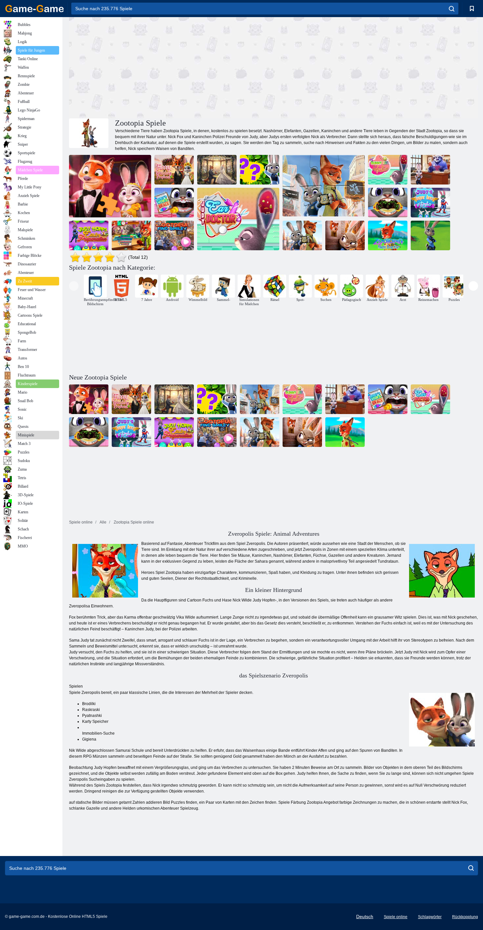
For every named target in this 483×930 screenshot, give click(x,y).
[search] (452, 8)
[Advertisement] (171, 67)
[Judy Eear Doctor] (238, 219)
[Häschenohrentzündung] (387, 169)
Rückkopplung (465, 917)
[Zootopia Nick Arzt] (387, 235)
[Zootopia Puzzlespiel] (345, 235)
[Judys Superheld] (430, 202)
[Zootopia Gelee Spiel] (302, 235)
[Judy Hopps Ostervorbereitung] (88, 235)
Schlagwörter (430, 917)
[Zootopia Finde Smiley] (174, 235)
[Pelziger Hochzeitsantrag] (174, 169)
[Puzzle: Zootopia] (324, 186)
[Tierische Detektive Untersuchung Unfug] (131, 235)
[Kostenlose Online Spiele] (34, 8)
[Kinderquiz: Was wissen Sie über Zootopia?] (259, 169)
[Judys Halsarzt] (387, 202)
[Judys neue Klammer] (174, 202)
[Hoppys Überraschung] (430, 169)
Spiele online (395, 917)
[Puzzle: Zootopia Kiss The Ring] (110, 186)
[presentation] (74, 286)
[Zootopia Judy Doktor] (430, 235)
